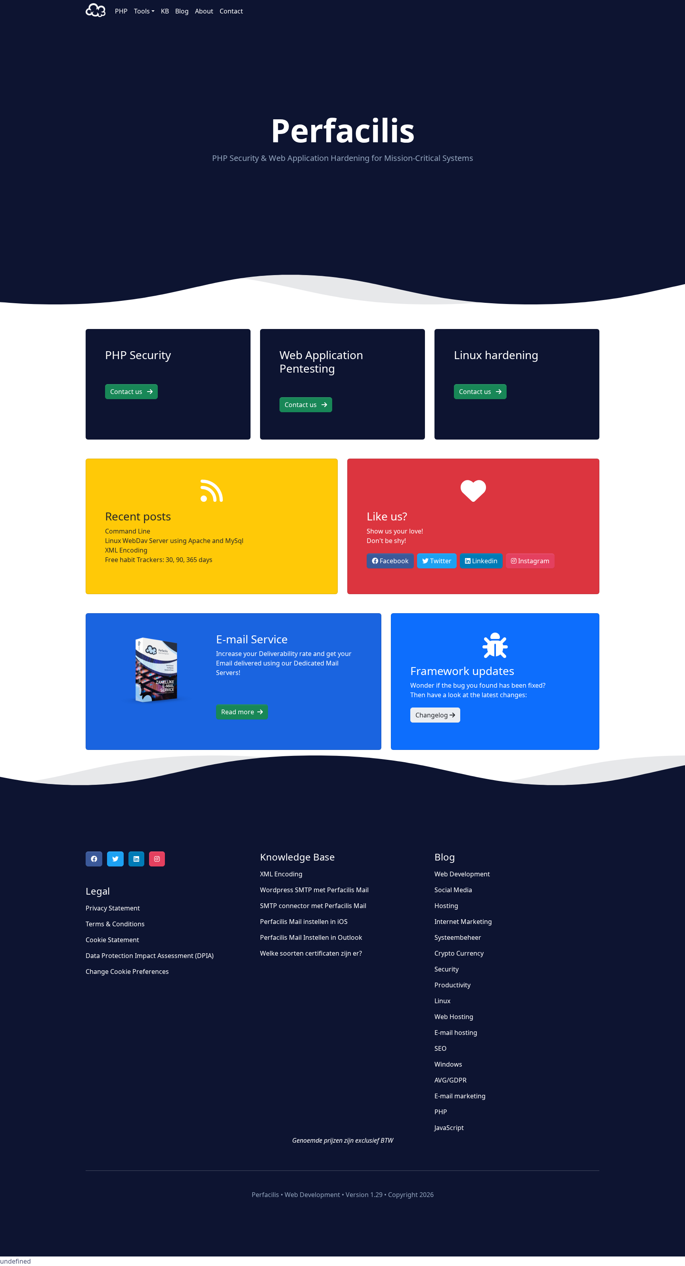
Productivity (452, 985)
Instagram (533, 561)
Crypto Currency (459, 953)
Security (446, 969)
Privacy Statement (113, 908)
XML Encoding (126, 550)
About (204, 11)
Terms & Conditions (115, 924)
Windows (448, 1064)
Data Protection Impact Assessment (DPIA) (150, 955)
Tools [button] (142, 11)
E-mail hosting (455, 1032)
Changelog (432, 715)
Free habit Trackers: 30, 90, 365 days (158, 559)
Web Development (462, 874)
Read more (239, 712)
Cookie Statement (112, 939)
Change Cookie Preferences (127, 971)
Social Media (453, 889)
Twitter (440, 561)
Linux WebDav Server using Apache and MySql (174, 540)
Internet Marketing (463, 921)
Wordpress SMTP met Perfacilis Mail (314, 889)
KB (165, 11)
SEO (440, 1048)
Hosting (446, 905)
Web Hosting (453, 1016)
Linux (442, 1000)
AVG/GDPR (450, 1080)
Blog (182, 11)
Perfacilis (95, 11)
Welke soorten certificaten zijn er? (311, 953)
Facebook (393, 561)
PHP (121, 11)
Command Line (127, 531)
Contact (231, 11)
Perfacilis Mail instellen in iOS (304, 921)
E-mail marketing (460, 1096)
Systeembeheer (457, 937)
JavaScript (449, 1127)
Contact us (128, 391)
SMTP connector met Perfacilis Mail (313, 905)
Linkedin (484, 561)
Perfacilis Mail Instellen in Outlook (311, 937)
